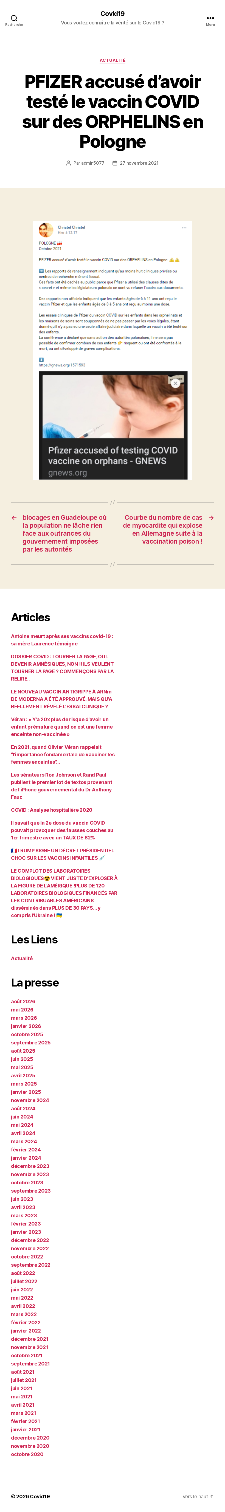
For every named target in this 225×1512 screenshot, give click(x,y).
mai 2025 (22, 1067)
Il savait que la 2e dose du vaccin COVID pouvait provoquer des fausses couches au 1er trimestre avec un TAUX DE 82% (62, 830)
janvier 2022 (26, 1331)
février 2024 (26, 1150)
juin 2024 (22, 1117)
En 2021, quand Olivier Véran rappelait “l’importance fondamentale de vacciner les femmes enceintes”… (63, 754)
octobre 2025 (27, 1034)
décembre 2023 (30, 1166)
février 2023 (26, 1224)
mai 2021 (22, 1396)
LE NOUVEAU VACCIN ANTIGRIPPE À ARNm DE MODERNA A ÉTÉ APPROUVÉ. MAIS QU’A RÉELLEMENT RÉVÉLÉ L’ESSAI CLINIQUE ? (61, 699)
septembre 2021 (30, 1364)
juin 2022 (22, 1289)
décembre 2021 (30, 1339)
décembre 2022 (30, 1240)
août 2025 (23, 1051)
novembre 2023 (30, 1174)
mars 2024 (24, 1141)
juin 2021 (21, 1388)
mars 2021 (23, 1413)
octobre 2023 (27, 1182)
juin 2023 (22, 1199)
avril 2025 (23, 1075)
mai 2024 (22, 1125)
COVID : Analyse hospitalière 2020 (51, 810)
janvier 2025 (26, 1092)
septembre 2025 (31, 1043)
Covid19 (112, 13)
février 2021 (25, 1421)
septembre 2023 (31, 1191)
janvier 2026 (26, 1026)
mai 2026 (22, 1010)
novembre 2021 (29, 1347)
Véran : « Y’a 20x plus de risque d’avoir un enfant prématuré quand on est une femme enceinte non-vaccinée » (62, 726)
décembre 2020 (30, 1438)
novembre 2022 (30, 1248)
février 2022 (26, 1322)
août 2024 (23, 1108)
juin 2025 (22, 1059)
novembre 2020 (30, 1446)
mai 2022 (22, 1298)
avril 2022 (23, 1306)
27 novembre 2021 (139, 163)
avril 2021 (22, 1405)
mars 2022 (24, 1314)
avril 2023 (23, 1207)
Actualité (113, 60)
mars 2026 (24, 1018)
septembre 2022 (30, 1265)
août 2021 (23, 1372)
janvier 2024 (26, 1158)
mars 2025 (24, 1084)
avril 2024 (23, 1133)
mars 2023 (24, 1215)
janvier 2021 (25, 1429)
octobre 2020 (27, 1454)
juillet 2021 (24, 1380)
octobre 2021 (27, 1355)
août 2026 (23, 1001)
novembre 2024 (30, 1100)
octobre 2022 (27, 1257)
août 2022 (23, 1273)
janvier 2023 (26, 1232)
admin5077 (93, 163)
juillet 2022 (24, 1281)
